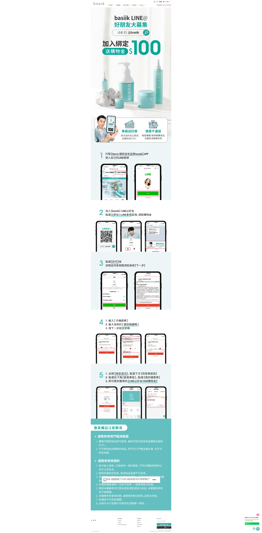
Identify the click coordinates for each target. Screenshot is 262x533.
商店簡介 (119, 522)
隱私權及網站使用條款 (122, 524)
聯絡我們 (139, 526)
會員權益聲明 (139, 524)
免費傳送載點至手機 (164, 524)
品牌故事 (119, 520)
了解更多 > (105, 480)
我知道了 (154, 479)
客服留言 (139, 522)
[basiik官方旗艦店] (98, 3)
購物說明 (139, 520)
